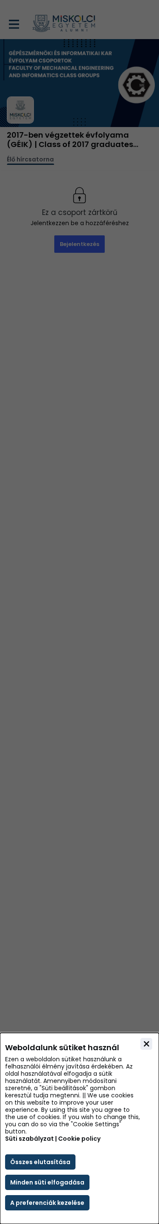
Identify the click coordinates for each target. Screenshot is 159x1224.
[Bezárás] (146, 1044)
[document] (79, 1128)
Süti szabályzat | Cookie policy (52, 1138)
